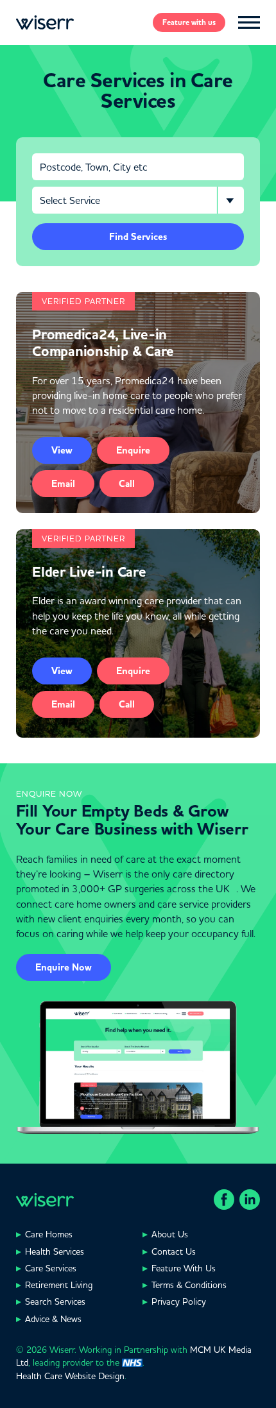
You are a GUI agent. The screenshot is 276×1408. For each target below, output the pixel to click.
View (62, 450)
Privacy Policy (178, 1301)
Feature (189, 22)
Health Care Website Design (70, 1376)
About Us (169, 1234)
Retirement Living (58, 1285)
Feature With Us (183, 1268)
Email (63, 483)
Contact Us (173, 1251)
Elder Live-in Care (89, 572)
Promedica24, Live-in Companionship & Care (103, 343)
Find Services (138, 236)
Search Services (55, 1301)
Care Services (50, 1268)
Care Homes (49, 1234)
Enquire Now (63, 967)
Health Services (54, 1251)
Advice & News (53, 1319)
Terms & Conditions (189, 1285)
